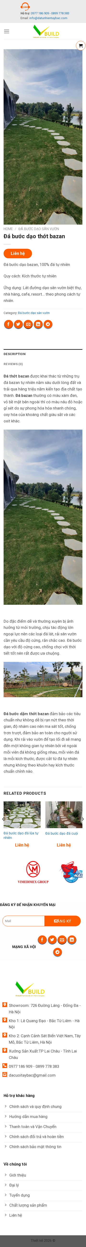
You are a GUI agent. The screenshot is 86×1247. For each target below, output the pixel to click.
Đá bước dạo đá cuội (61, 833)
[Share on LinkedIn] (38, 324)
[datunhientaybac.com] (46, 31)
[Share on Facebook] (8, 324)
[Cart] (81, 45)
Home (8, 229)
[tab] (43, 354)
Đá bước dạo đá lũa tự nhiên (21, 835)
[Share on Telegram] (48, 324)
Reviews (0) (13, 364)
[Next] (82, 828)
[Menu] (7, 31)
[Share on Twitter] (18, 324)
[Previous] (3, 828)
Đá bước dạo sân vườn (38, 229)
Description (15, 354)
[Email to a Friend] (28, 324)
